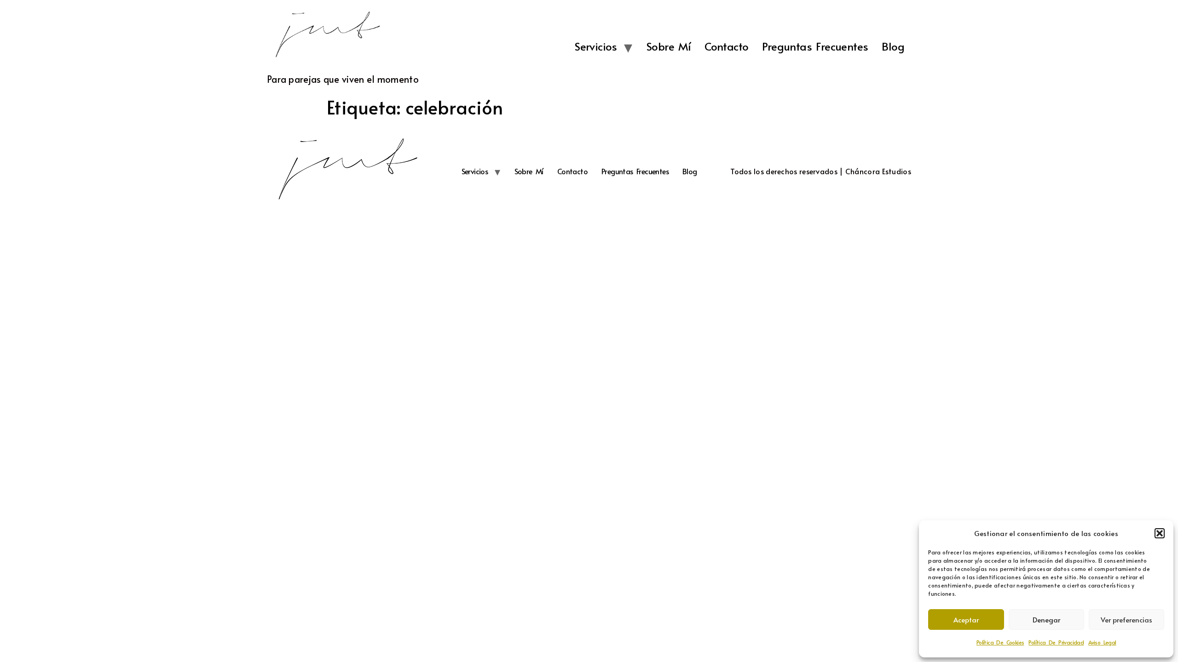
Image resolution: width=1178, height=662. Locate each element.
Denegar (1046, 619)
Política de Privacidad (1056, 642)
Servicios (596, 46)
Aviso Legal (1102, 642)
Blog (893, 46)
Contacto (726, 46)
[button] (1159, 533)
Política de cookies (1000, 642)
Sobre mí (669, 46)
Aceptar (966, 619)
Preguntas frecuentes (815, 46)
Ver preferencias (1126, 619)
